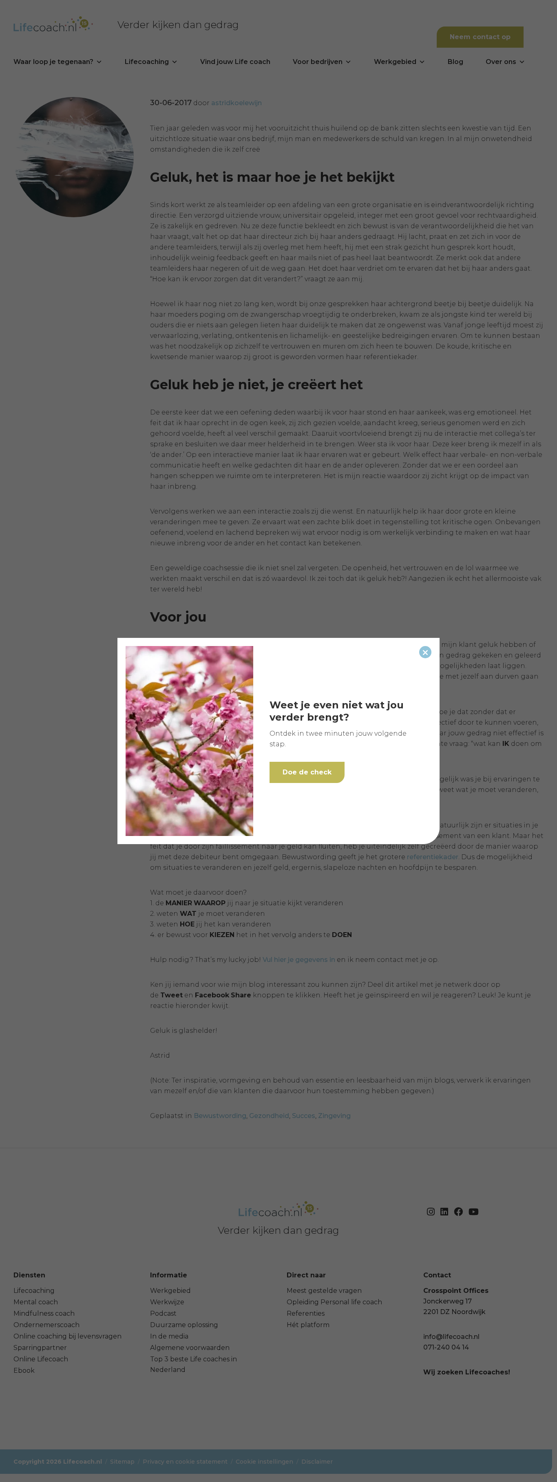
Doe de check (307, 772)
